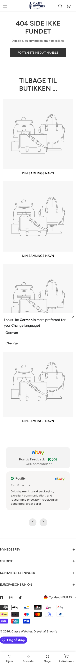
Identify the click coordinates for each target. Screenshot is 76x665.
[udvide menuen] (5, 5)
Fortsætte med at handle (38, 52)
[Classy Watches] (37, 5)
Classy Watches (21, 631)
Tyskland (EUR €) (60, 597)
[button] (69, 6)
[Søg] (60, 6)
